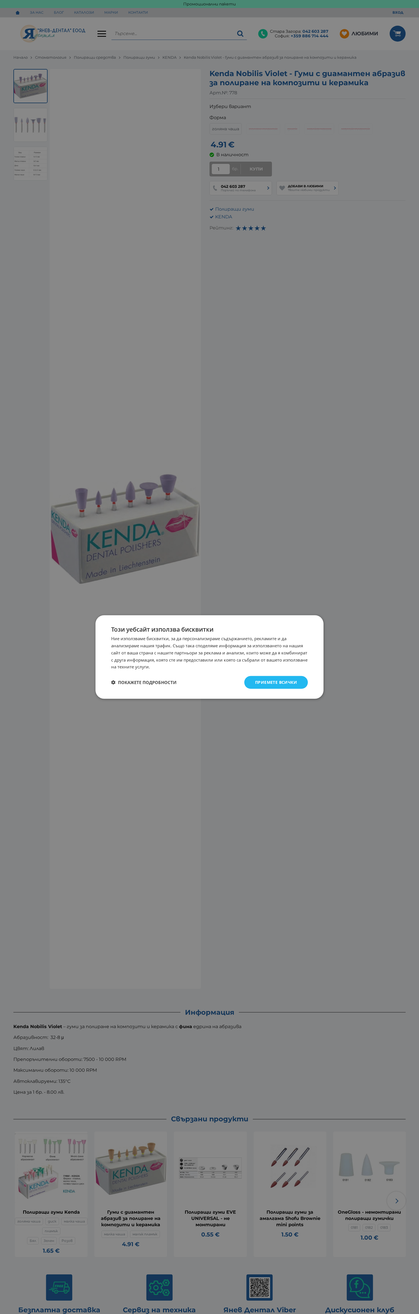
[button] (143, 682)
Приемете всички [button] (276, 682)
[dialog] (209, 657)
